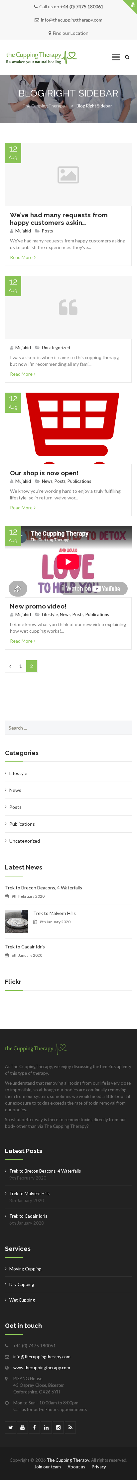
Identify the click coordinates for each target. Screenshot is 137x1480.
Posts (47, 230)
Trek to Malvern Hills (54, 913)
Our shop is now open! (44, 473)
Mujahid (23, 230)
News (47, 481)
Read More (21, 257)
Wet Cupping (22, 1300)
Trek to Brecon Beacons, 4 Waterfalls (43, 887)
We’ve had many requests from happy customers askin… (59, 218)
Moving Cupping (25, 1268)
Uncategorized (56, 347)
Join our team (47, 1466)
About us (76, 1466)
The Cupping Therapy (68, 1460)
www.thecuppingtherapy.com (41, 1367)
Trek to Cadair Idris (25, 946)
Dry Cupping (21, 1284)
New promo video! (38, 606)
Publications (79, 481)
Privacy (99, 1466)
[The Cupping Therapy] (41, 57)
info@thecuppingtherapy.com (41, 1356)
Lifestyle (50, 614)
